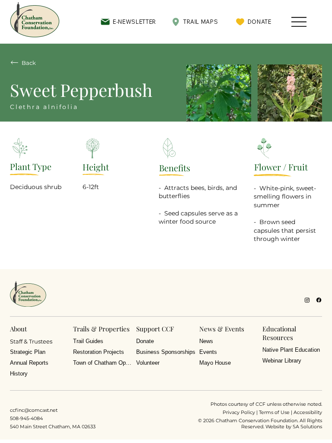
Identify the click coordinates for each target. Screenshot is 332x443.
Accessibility (308, 412)
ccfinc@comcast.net (33, 410)
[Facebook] (319, 300)
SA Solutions (307, 427)
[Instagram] (307, 300)
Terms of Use (274, 412)
